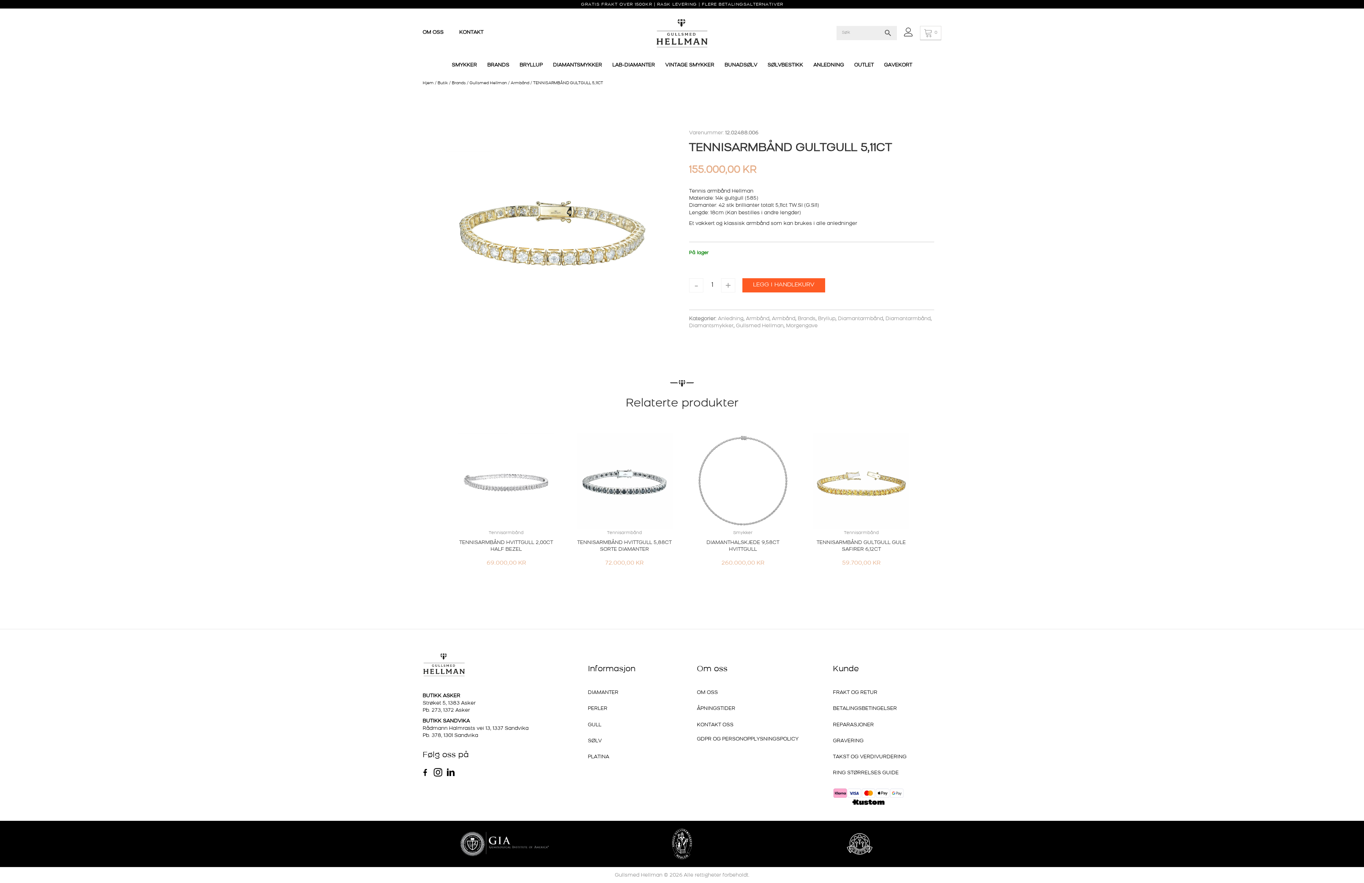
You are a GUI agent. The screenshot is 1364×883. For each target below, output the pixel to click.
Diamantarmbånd (860, 319)
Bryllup (826, 319)
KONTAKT (471, 32)
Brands (459, 83)
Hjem (428, 83)
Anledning (730, 319)
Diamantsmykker (711, 326)
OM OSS (434, 32)
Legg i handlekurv (783, 285)
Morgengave (802, 326)
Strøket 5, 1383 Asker (449, 703)
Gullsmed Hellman (488, 83)
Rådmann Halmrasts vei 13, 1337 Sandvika (476, 728)
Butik (443, 83)
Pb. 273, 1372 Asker (446, 710)
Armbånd (520, 83)
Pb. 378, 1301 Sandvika (450, 735)
